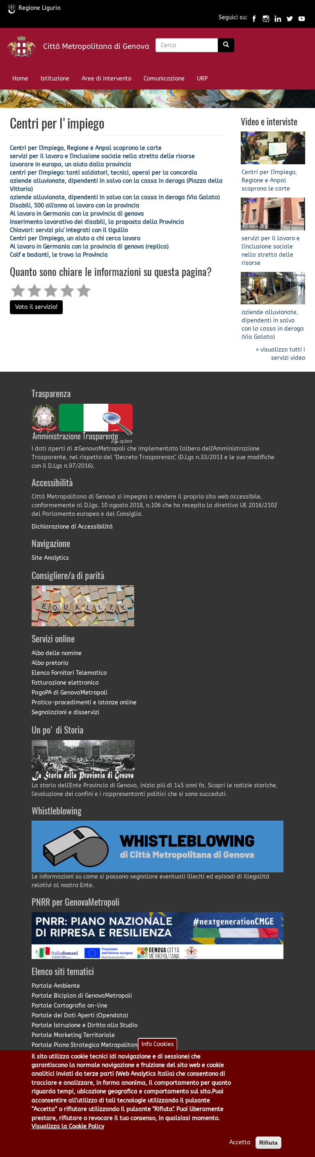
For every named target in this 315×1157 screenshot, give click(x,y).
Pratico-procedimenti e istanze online (84, 702)
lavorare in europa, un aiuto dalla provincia (70, 164)
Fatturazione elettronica (65, 682)
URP (202, 78)
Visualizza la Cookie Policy (68, 1126)
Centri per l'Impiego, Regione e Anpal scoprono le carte (86, 148)
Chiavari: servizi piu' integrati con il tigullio (69, 230)
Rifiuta (268, 1142)
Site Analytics (50, 557)
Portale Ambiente (56, 985)
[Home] (24, 48)
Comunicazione (164, 78)
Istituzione (55, 78)
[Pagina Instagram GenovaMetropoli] (266, 17)
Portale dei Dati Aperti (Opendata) (80, 1015)
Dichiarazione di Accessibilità (72, 526)
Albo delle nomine (57, 653)
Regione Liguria (39, 8)
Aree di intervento (106, 78)
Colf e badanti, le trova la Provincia (59, 254)
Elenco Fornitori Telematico (69, 672)
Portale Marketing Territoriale (73, 1035)
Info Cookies (158, 1044)
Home (20, 78)
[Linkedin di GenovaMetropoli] (278, 17)
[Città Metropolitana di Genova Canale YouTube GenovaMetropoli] (302, 17)
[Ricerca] (226, 45)
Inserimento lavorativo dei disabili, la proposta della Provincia (97, 222)
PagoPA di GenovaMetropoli (69, 692)
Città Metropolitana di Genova (96, 46)
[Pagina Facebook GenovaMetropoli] (254, 17)
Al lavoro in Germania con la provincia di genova (77, 213)
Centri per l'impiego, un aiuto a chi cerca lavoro (75, 238)
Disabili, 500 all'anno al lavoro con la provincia (74, 205)
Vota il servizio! (36, 307)
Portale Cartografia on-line (69, 1005)
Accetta (240, 1142)
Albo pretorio (50, 663)
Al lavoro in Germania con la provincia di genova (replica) (89, 246)
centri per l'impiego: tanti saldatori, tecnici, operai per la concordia (103, 172)
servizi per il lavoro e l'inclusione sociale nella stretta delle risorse (102, 156)
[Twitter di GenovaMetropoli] (290, 17)
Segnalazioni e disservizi (65, 712)
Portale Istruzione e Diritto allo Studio (84, 1025)
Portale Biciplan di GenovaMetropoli (82, 995)
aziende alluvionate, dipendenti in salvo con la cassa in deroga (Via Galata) (115, 197)
